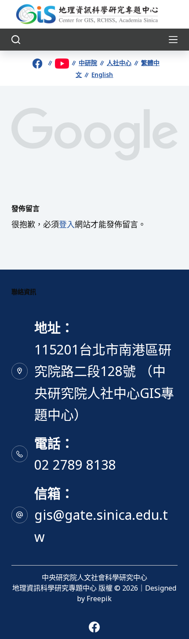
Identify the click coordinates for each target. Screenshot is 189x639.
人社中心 (119, 62)
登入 (67, 224)
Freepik (99, 598)
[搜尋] (15, 39)
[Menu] (173, 39)
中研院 (88, 62)
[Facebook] (94, 626)
